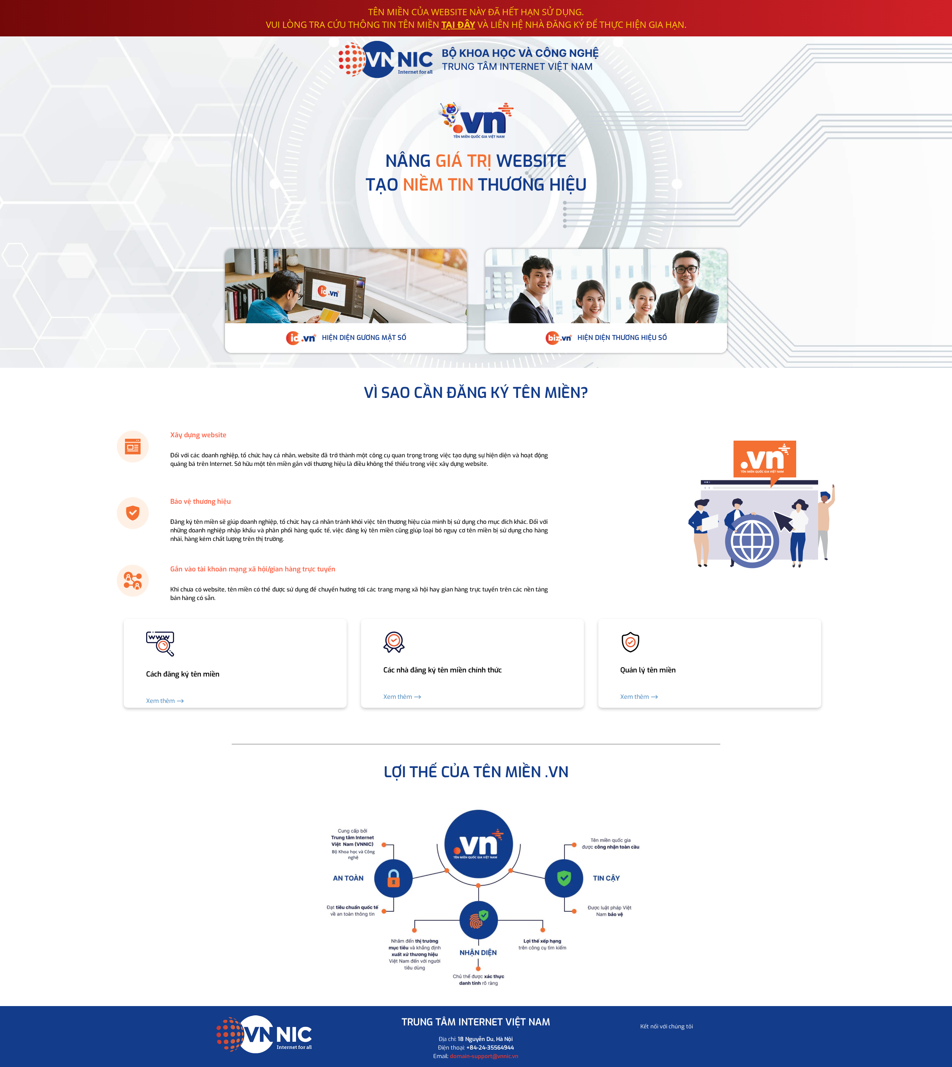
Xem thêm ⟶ (165, 701)
